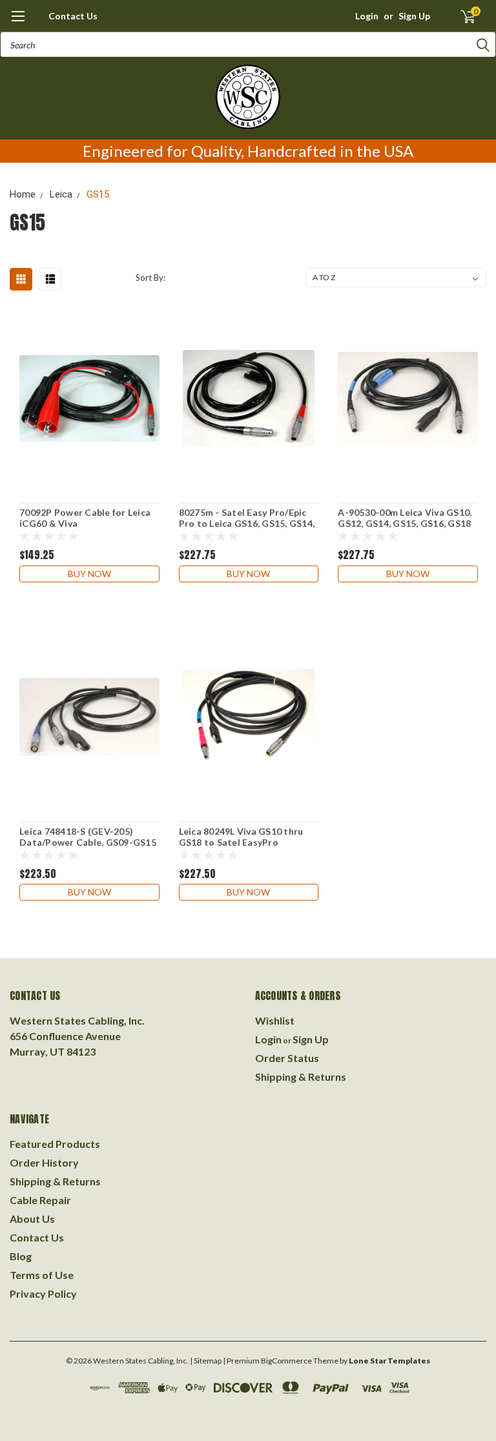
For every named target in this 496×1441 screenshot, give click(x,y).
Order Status (287, 1058)
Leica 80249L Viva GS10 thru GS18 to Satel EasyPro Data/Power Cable (241, 837)
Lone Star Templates (389, 1360)
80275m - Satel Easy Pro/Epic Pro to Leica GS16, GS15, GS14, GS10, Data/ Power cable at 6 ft (248, 518)
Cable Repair (40, 1200)
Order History (44, 1162)
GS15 (98, 194)
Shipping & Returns (300, 1076)
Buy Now (89, 573)
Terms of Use (42, 1275)
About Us (32, 1218)
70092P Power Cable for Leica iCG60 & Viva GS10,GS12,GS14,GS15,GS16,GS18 (89, 518)
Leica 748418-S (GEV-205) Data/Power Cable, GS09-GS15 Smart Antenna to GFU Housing (87, 837)
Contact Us (73, 15)
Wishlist (274, 1020)
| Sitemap (206, 1360)
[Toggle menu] (18, 22)
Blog (21, 1256)
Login (366, 15)
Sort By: (150, 277)
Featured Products (55, 1144)
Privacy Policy (43, 1293)
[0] (462, 16)
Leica (61, 194)
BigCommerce (286, 1360)
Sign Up (414, 15)
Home (23, 194)
